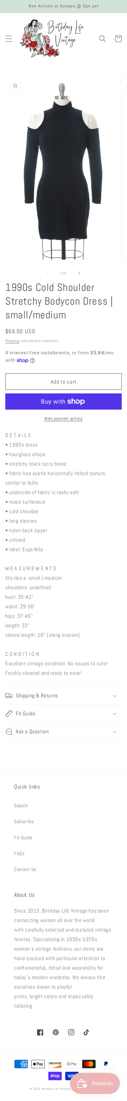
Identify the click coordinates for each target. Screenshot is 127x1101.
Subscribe (24, 821)
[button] (9, 38)
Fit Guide (23, 837)
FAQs (19, 853)
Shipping (12, 340)
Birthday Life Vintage (56, 1088)
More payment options (63, 418)
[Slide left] (48, 273)
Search (21, 805)
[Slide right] (79, 273)
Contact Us (25, 869)
